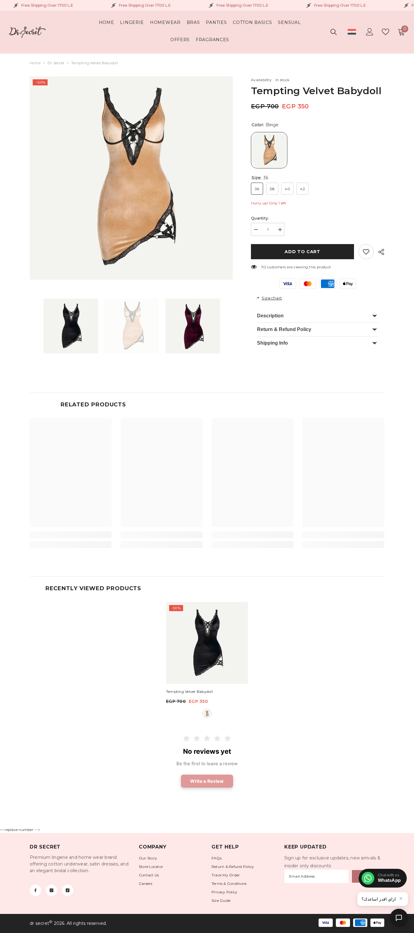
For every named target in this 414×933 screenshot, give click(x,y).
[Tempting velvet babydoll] (207, 643)
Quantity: (260, 218)
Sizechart (272, 298)
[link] (366, 251)
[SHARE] (379, 252)
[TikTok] (67, 890)
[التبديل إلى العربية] (352, 32)
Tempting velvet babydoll (189, 691)
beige (207, 713)
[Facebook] (35, 890)
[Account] (369, 31)
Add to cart (302, 251)
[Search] (334, 32)
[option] (131, 178)
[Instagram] (51, 890)
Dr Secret (56, 63)
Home (35, 63)
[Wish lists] (385, 31)
